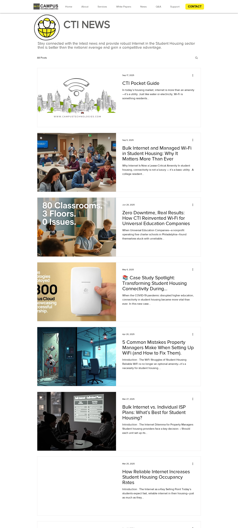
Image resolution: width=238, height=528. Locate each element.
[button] (194, 6)
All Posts (42, 57)
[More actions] (194, 75)
